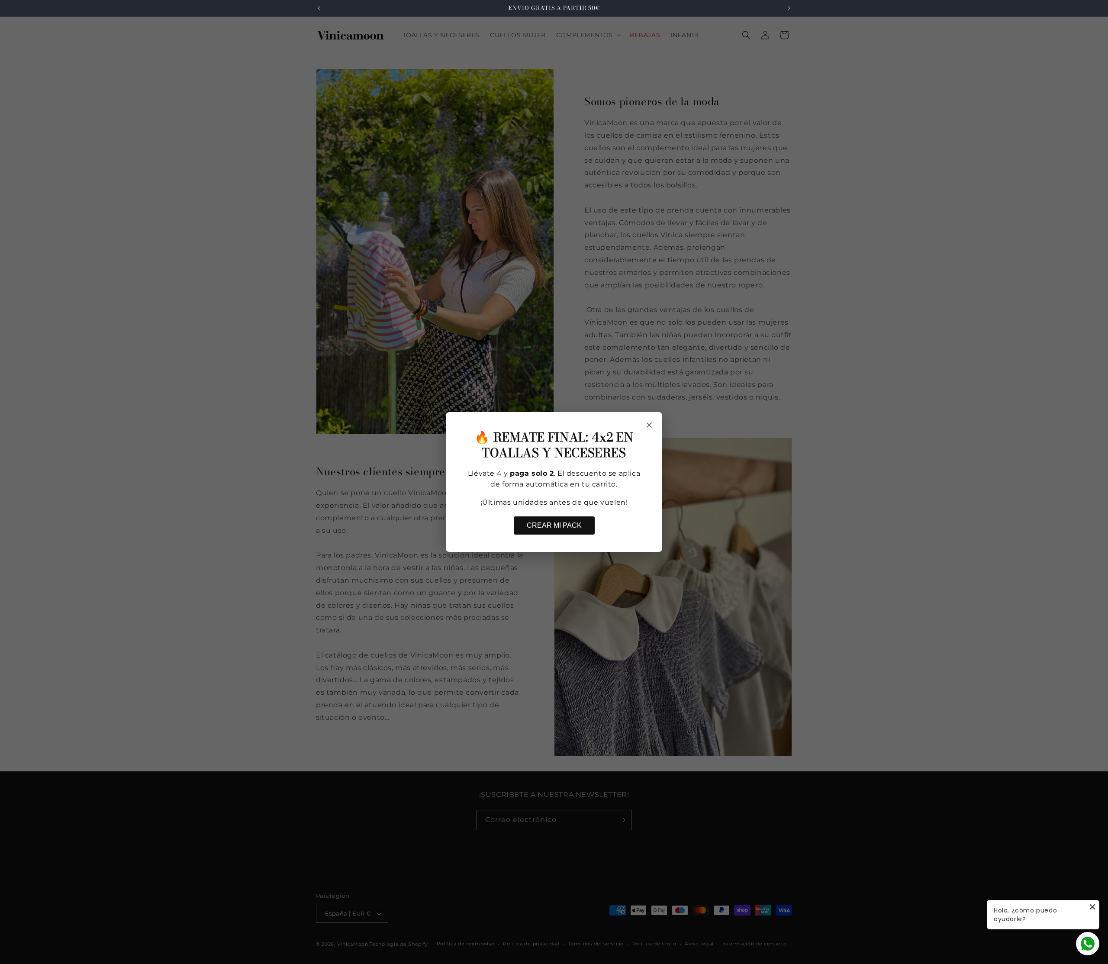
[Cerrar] (649, 425)
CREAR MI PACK (554, 525)
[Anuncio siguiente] (789, 8)
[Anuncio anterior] (319, 8)
